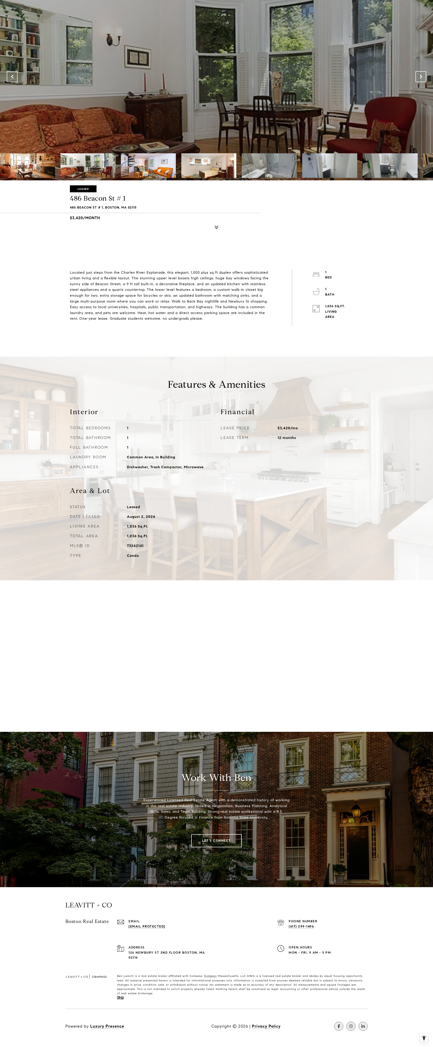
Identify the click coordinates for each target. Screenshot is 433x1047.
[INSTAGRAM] (350, 1026)
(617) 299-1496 (301, 926)
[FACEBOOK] (338, 1026)
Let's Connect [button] (216, 841)
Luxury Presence (107, 1026)
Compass (210, 976)
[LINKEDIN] (363, 1026)
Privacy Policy (266, 1026)
